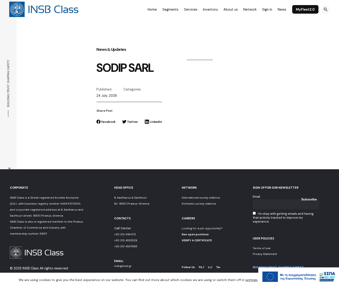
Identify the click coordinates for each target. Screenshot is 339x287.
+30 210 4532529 (125, 240)
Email (256, 197)
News (282, 9)
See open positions (195, 234)
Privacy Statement (265, 254)
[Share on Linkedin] (9, 160)
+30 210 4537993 (125, 246)
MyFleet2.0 (305, 9)
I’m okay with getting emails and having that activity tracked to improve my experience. (283, 218)
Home (152, 9)
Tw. (218, 267)
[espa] (298, 285)
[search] (325, 9)
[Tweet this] (9, 167)
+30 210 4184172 (125, 234)
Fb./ (201, 267)
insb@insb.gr (123, 266)
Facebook (108, 122)
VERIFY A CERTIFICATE (197, 240)
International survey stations (201, 197)
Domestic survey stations (199, 203)
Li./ (210, 267)
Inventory (210, 9)
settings (251, 280)
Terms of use (262, 248)
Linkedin (156, 122)
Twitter (132, 122)
